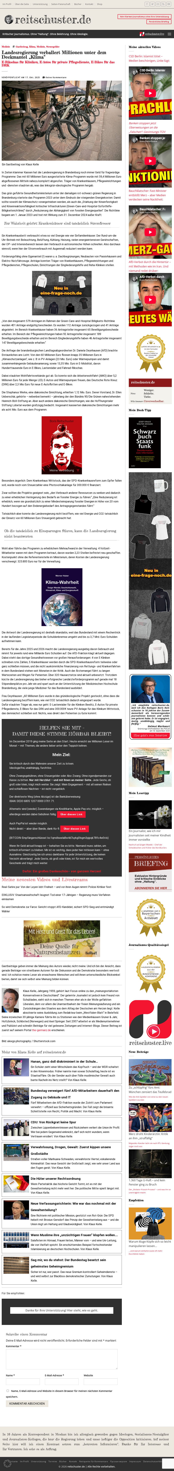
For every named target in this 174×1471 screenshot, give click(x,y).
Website (88, 1375)
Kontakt (89, 4)
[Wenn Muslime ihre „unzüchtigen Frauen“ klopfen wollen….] (62, 1241)
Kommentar (13, 1346)
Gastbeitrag (22, 46)
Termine (52, 1461)
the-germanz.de (41, 1030)
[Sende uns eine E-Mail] (157, 4)
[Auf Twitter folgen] (152, 4)
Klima (32, 46)
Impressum (135, 1461)
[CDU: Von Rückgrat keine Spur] (62, 1128)
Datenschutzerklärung (154, 1461)
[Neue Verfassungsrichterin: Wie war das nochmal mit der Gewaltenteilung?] (62, 1213)
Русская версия (118, 1461)
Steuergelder (52, 46)
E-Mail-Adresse (54, 1375)
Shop (99, 4)
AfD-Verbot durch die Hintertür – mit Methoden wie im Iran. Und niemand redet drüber (150, 266)
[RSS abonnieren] (163, 4)
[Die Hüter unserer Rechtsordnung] (62, 1185)
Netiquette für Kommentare (93, 1461)
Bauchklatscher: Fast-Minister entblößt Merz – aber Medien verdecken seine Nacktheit (148, 195)
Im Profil (7, 4)
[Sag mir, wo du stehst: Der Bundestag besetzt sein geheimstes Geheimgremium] (62, 1270)
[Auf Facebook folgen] (147, 4)
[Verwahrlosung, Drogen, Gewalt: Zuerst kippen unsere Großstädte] (62, 1157)
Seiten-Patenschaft (60, 4)
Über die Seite (22, 4)
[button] (169, 34)
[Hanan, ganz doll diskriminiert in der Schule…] (62, 1070)
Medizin (6, 46)
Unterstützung (40, 4)
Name (10, 1375)
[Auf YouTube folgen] (168, 4)
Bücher (77, 4)
